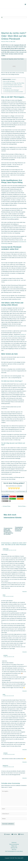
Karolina (5, 655)
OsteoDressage (16, 336)
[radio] (9, 488)
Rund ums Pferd (4, 41)
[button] (24, 10)
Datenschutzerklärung (14, 844)
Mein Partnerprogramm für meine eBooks (14, 851)
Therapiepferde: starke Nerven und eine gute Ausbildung (19, 529)
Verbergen (13, 79)
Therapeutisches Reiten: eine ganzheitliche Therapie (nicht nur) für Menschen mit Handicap (8, 531)
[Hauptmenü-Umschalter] (25, 4)
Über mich (14, 849)
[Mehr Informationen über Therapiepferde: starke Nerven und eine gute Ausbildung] (19, 522)
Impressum (14, 842)
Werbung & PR (14, 847)
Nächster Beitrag (22, 506)
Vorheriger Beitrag (5, 506)
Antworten (24, 591)
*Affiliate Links (14, 846)
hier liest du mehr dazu (11, 217)
